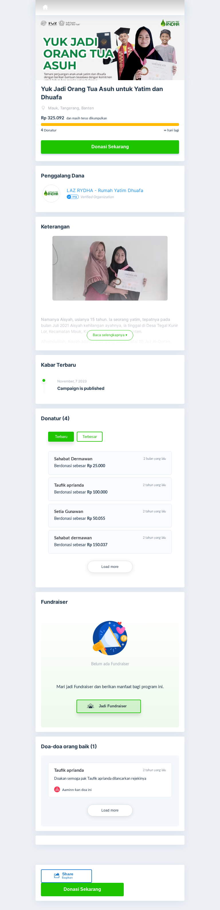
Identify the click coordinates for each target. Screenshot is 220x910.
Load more (110, 567)
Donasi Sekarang (110, 146)
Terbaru (61, 437)
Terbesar (89, 437)
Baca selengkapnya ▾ (110, 337)
